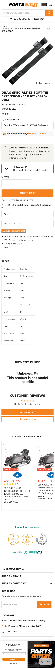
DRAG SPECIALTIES (15, 104)
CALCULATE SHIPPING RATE (17, 200)
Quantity (5, 177)
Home (4, 26)
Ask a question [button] (28, 419)
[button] (44, 4)
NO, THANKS (13, 663)
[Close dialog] (53, 642)
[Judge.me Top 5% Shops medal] (42, 539)
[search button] (49, 13)
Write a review (27, 412)
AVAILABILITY (12, 119)
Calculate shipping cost (14, 231)
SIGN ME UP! (14, 659)
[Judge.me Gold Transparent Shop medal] (13, 539)
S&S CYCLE (8, 500)
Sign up (44, 604)
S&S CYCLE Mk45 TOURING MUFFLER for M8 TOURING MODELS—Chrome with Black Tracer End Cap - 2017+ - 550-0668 (17, 495)
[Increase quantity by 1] (27, 183)
